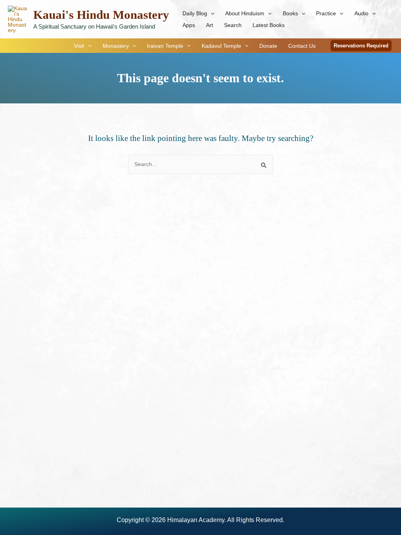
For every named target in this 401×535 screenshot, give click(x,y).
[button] (210, 13)
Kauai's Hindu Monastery (101, 15)
